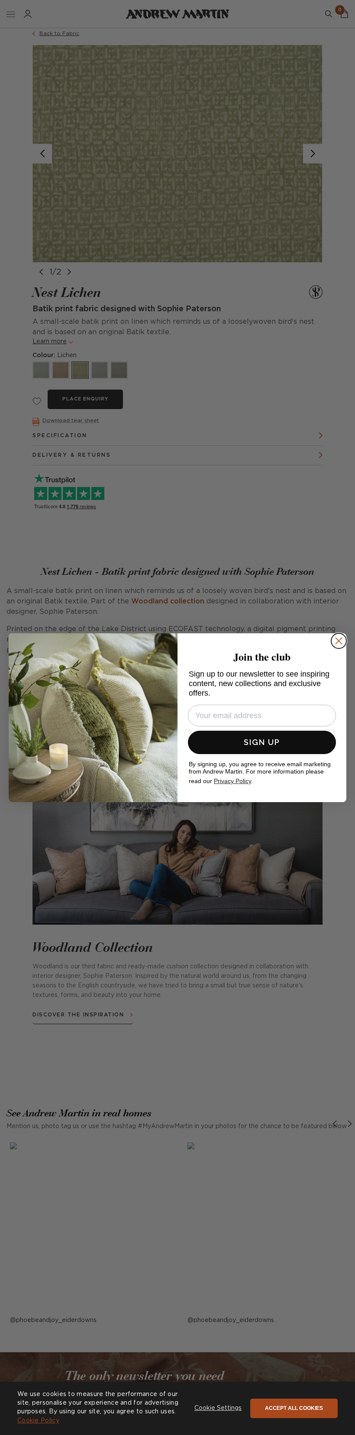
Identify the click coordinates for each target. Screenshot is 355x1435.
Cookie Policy (38, 1420)
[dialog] (177, 1408)
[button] (218, 1409)
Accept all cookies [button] (294, 1408)
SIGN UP (262, 742)
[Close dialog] (338, 640)
